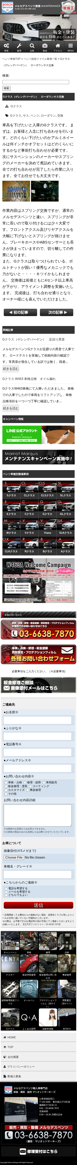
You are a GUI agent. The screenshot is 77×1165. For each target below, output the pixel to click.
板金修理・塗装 (17, 786)
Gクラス (16, 106)
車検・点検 (15, 782)
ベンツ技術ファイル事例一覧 (40, 58)
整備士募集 (14, 1076)
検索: (5, 75)
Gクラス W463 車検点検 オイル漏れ (29, 378)
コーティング (41, 786)
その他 (12, 793)
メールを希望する (19, 891)
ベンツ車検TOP (11, 58)
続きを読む (11, 368)
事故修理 (35, 789)
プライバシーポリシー (21, 1066)
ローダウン (48, 115)
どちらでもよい (18, 894)
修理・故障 (34, 782)
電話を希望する (18, 888)
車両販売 (51, 782)
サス (26, 115)
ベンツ (34, 115)
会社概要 (13, 1056)
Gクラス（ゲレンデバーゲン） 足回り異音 (33, 339)
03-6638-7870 (52, 924)
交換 (60, 115)
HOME (12, 1037)
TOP (10, 1047)
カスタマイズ (16, 789)
